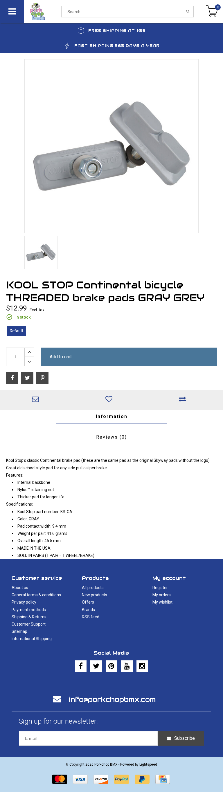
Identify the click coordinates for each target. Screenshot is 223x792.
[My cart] (212, 11)
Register (160, 587)
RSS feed (90, 617)
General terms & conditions (36, 595)
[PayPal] (121, 779)
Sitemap (19, 631)
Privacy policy (24, 602)
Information (111, 416)
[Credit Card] (162, 779)
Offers (88, 602)
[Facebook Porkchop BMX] (81, 666)
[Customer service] (37, 400)
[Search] (188, 11)
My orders (161, 595)
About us (20, 587)
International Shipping (32, 638)
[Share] (12, 378)
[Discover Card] (100, 779)
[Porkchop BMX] (42, 11)
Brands (88, 609)
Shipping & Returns (29, 617)
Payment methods (29, 609)
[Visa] (80, 779)
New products (94, 595)
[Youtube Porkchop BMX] (127, 666)
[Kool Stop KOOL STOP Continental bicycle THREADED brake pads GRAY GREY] (111, 146)
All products (93, 587)
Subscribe (184, 738)
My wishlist (162, 602)
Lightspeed (148, 764)
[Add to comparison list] (184, 400)
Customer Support (29, 624)
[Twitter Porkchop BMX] (96, 666)
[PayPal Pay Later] (142, 779)
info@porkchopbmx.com (112, 699)
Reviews (111, 437)
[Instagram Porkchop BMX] (142, 666)
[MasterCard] (59, 779)
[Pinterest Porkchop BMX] (111, 666)
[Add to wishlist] (110, 400)
